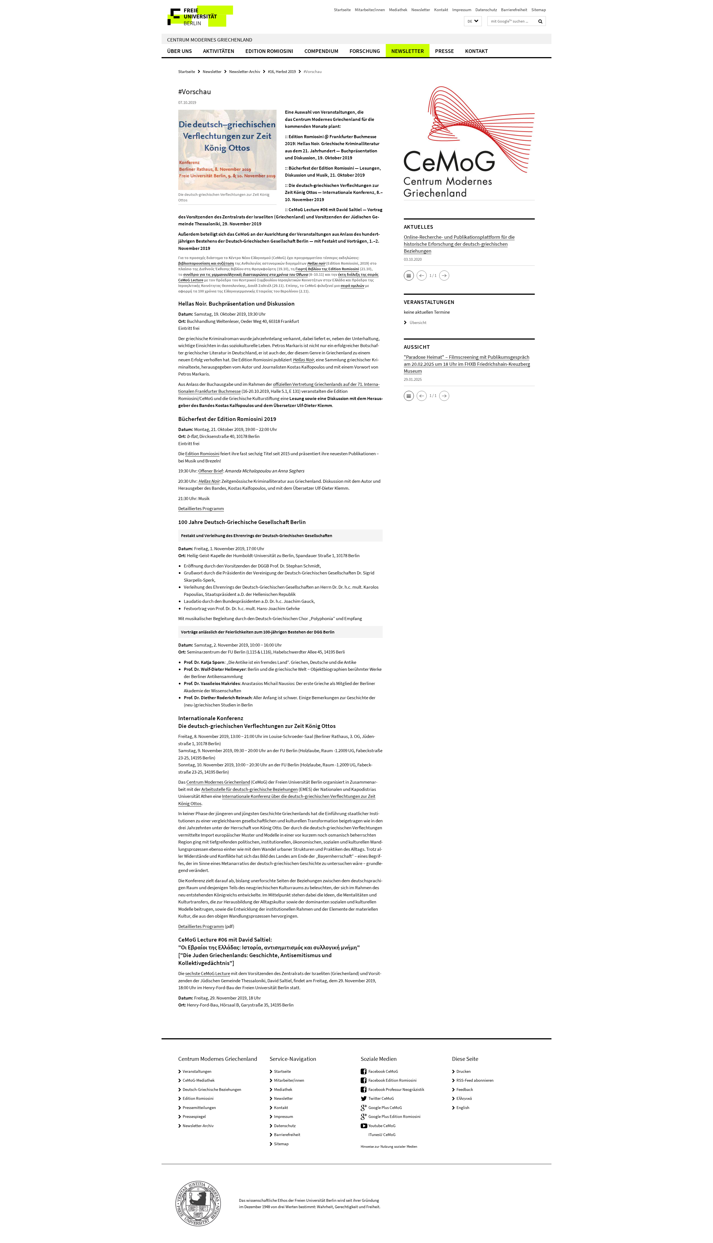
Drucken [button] (463, 1071)
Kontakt (441, 9)
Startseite (342, 9)
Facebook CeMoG (383, 1071)
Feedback (464, 1089)
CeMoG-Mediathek (198, 1080)
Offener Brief (210, 471)
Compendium (321, 50)
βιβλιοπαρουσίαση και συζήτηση (206, 263)
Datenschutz (486, 9)
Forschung (365, 50)
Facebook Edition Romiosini (392, 1080)
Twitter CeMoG (381, 1098)
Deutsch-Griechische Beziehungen (212, 1089)
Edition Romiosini (269, 50)
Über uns (179, 50)
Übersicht (418, 322)
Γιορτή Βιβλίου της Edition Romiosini (327, 268)
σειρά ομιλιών (352, 285)
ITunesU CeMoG (381, 1134)
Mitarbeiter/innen (370, 9)
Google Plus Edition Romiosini (394, 1116)
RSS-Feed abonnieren (475, 1080)
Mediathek (398, 9)
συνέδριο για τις (245, 274)
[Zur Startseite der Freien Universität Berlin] (208, 17)
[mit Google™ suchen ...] (540, 21)
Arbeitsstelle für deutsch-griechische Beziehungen (249, 789)
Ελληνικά (464, 1098)
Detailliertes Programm (201, 508)
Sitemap (538, 9)
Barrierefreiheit (514, 9)
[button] (473, 21)
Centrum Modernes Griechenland (209, 39)
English (462, 1107)
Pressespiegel (194, 1116)
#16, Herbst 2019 (282, 71)
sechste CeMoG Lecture (207, 973)
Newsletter (420, 9)
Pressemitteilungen (199, 1107)
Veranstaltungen (197, 1071)
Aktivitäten (218, 50)
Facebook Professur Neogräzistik (396, 1089)
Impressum (461, 9)
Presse (444, 50)
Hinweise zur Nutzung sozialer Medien (389, 1146)
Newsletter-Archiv (244, 71)
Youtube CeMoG (381, 1125)
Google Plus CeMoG (385, 1107)
